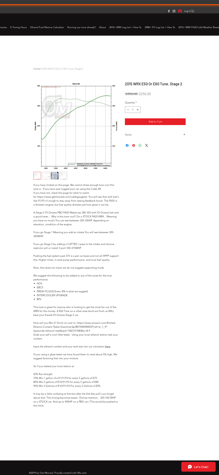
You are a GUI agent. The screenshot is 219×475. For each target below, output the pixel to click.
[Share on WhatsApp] (140, 145)
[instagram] (174, 11)
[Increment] (138, 110)
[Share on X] (147, 145)
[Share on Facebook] (127, 145)
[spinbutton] (133, 110)
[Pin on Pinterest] (134, 145)
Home (36, 68)
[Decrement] (127, 110)
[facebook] (169, 11)
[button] (193, 10)
